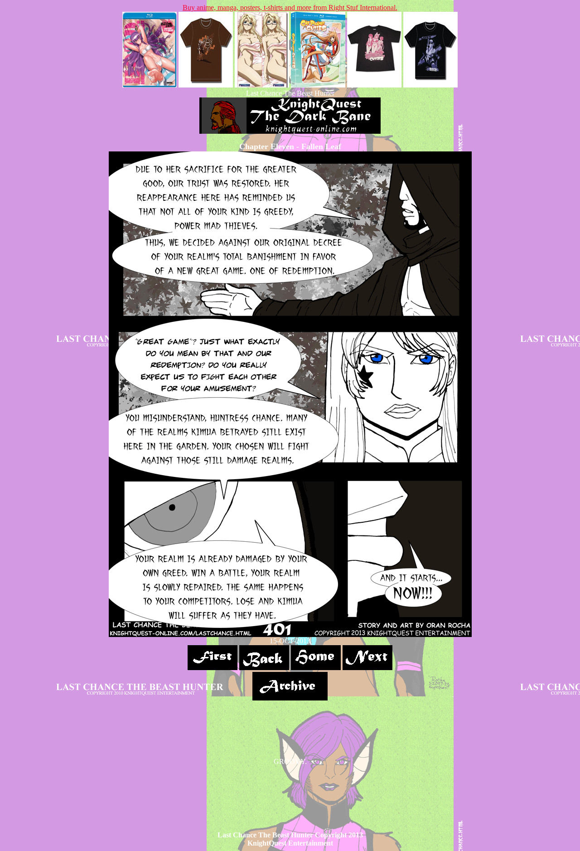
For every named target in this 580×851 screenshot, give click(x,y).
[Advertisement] (290, 786)
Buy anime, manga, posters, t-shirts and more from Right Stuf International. (290, 7)
